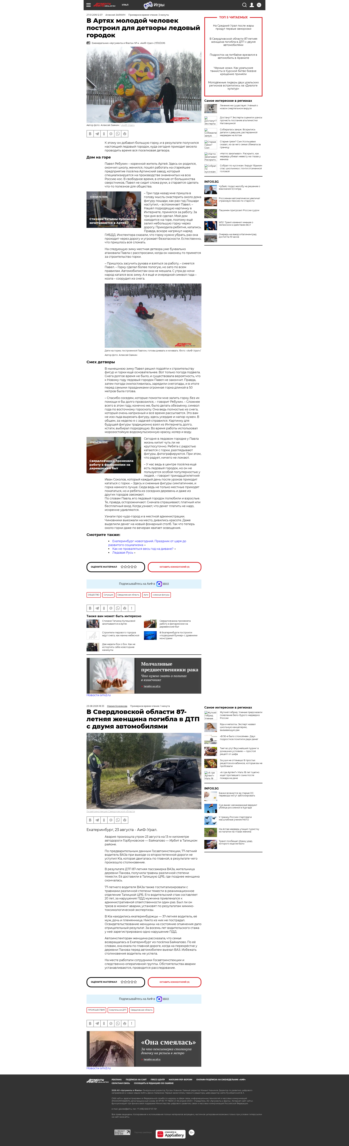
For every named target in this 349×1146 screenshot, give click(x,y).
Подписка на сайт (136, 1079)
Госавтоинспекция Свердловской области (111, 811)
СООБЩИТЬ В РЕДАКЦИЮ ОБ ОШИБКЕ (154, 1083)
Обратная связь (121, 1083)
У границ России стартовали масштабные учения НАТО (235, 818)
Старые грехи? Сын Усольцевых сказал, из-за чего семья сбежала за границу (240, 144)
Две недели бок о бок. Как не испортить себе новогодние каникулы (118, 647)
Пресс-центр (158, 1079)
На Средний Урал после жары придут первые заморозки (233, 27)
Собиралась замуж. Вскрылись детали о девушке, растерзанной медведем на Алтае (238, 132)
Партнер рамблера (143, 1132)
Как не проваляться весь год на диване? (142, 549)
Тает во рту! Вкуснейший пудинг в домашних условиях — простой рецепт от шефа (239, 751)
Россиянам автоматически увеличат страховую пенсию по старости (239, 199)
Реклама (117, 1079)
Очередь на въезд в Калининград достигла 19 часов (237, 235)
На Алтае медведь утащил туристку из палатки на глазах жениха (239, 830)
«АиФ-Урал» (128, 125)
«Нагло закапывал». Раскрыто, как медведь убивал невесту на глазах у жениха (240, 156)
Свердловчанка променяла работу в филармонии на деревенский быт (175, 623)
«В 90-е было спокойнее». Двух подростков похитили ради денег (239, 738)
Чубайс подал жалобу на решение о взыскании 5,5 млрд (239, 187)
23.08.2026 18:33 (95, 706)
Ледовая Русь (122, 552)
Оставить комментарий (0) (175, 567)
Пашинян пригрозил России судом (239, 210)
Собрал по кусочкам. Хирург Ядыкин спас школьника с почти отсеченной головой (241, 168)
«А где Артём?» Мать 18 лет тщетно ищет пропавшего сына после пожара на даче (239, 775)
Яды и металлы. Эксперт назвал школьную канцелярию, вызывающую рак (238, 727)
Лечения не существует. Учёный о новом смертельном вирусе (239, 107)
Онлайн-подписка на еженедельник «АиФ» (221, 1079)
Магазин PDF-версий (180, 1079)
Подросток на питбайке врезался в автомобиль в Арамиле (233, 56)
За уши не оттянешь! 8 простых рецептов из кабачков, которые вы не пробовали (241, 763)
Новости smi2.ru (99, 695)
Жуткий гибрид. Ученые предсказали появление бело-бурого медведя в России (241, 715)
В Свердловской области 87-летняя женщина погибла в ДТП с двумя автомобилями (233, 42)
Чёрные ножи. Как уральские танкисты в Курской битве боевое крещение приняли (233, 71)
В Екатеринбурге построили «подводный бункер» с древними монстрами (178, 635)
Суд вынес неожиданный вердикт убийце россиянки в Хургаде (238, 806)
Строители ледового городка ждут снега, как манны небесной (120, 634)
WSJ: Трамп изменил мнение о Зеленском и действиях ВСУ (236, 223)
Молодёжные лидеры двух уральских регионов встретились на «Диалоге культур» (233, 85)
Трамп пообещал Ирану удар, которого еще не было (236, 842)
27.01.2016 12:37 (95, 14)
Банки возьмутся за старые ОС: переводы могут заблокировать (237, 794)
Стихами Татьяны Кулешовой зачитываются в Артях (118, 622)
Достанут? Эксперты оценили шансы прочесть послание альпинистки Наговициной (241, 120)
